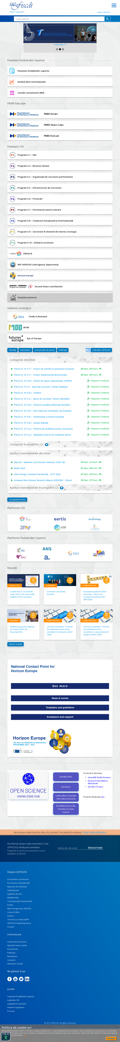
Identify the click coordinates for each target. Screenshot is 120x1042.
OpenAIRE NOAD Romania (99, 777)
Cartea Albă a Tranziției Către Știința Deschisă (66, 797)
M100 (26, 327)
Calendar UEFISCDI (101, 350)
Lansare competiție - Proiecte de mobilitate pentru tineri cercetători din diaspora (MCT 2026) (60, 630)
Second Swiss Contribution (49, 286)
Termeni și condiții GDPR (18, 919)
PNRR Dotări (51, 114)
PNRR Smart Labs (54, 124)
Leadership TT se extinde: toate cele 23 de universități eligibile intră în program (22, 594)
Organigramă (13, 890)
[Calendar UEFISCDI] (88, 350)
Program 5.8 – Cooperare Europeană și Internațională (45, 220)
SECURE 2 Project (95, 786)
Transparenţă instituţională (19, 901)
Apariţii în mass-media (17, 945)
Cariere (10, 916)
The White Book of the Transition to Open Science (66, 809)
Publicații (63, 350)
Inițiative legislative (15, 1007)
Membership (13, 897)
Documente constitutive (18, 879)
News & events (60, 698)
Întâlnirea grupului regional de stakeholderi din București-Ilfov (22, 629)
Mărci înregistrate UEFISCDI (19, 908)
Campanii (11, 960)
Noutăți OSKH (66, 776)
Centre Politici (13, 912)
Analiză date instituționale (32, 81)
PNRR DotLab (51, 135)
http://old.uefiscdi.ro (95, 832)
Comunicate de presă (44, 350)
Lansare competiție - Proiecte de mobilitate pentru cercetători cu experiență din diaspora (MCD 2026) (96, 630)
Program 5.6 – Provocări (30, 198)
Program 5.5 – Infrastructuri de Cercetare (39, 187)
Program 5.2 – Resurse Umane (33, 165)
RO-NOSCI (65, 787)
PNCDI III (27, 253)
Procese (11, 1011)
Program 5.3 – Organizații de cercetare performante (45, 176)
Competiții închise (17, 499)
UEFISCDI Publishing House (19, 923)
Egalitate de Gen (14, 894)
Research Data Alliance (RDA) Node (98, 782)
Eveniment (50, 585)
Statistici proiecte (27, 297)
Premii (10, 905)
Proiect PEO (15, 585)
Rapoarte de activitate (17, 886)
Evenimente (12, 949)
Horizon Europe (26, 275)
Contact (10, 926)
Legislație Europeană (16, 1003)
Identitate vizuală (15, 963)
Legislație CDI (13, 1000)
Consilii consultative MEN (31, 92)
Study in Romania (38, 316)
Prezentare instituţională (18, 883)
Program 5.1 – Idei (27, 155)
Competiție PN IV (89, 585)
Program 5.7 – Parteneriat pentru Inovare (39, 209)
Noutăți (12, 350)
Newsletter (25, 350)
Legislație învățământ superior (20, 996)
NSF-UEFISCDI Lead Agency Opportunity (38, 264)
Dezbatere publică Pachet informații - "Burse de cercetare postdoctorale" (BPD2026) (94, 595)
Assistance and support (60, 717)
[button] (25, 38)
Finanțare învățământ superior (33, 70)
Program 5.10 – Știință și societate (36, 242)
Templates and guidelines (60, 707)
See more (60, 686)
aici (102, 796)
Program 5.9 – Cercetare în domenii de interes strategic (47, 231)
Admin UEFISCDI (103, 12)
